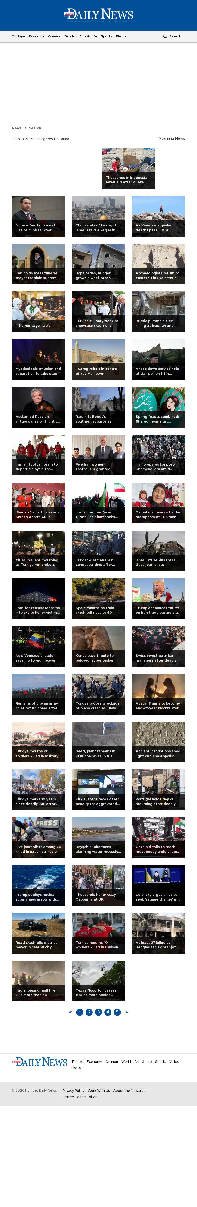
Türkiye (18, 36)
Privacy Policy (73, 1091)
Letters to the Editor (80, 1097)
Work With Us (99, 1091)
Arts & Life (88, 36)
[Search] (165, 36)
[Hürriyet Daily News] (98, 15)
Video (174, 1061)
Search (35, 128)
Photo (121, 36)
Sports (106, 36)
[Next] (126, 1012)
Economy (36, 36)
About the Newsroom (131, 1091)
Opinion (54, 36)
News (17, 128)
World (70, 36)
